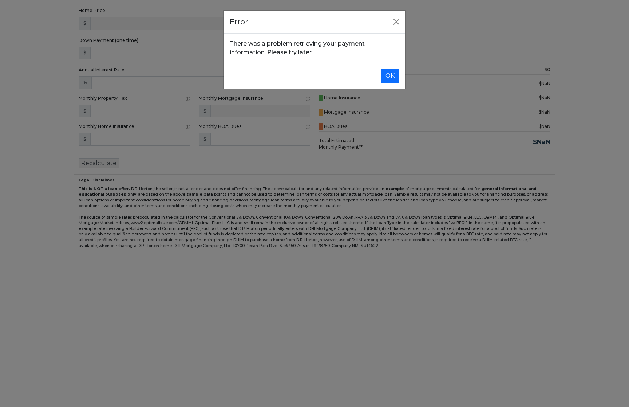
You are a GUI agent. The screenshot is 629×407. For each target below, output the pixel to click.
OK (390, 75)
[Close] (396, 22)
